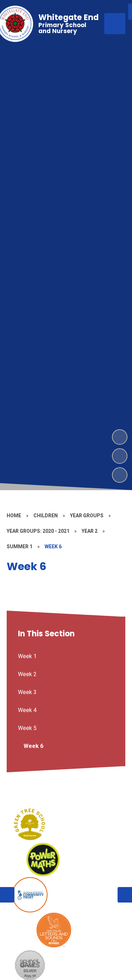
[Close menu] (114, 23)
